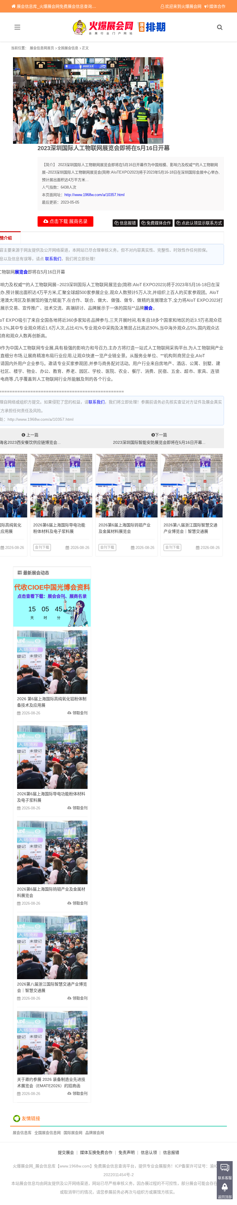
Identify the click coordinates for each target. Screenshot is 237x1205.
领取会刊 (80, 713)
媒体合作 (217, 6)
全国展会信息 (68, 48)
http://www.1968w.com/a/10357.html (94, 195)
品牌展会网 (94, 1132)
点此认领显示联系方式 (201, 223)
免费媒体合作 (158, 223)
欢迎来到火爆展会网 (183, 6)
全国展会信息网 (47, 1132)
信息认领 (149, 1152)
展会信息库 (22, 1132)
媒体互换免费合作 (96, 1152)
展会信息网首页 (42, 48)
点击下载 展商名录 (68, 221)
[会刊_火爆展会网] (118, 27)
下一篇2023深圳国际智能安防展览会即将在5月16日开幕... (159, 439)
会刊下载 (42, 547)
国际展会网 (73, 1132)
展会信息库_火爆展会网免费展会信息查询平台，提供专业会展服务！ (78, 6)
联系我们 (53, 258)
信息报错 (127, 223)
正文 (85, 48)
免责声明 (126, 1152)
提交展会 (66, 1152)
